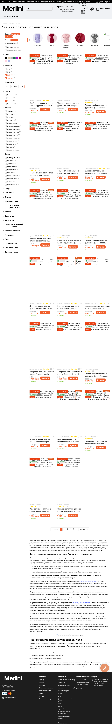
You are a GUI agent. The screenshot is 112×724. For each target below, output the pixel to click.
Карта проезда (98, 685)
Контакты (30, 2)
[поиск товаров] (28, 9)
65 (81, 436)
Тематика (9, 235)
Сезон (7, 91)
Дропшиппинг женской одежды (73, 2)
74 (109, 168)
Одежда (42, 680)
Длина (8, 197)
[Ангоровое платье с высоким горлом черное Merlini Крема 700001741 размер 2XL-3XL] (97, 279)
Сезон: (7, 40)
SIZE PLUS (6, 2)
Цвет (7, 54)
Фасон (8, 108)
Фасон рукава (11, 252)
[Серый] (11, 58)
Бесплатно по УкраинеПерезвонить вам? (67, 10)
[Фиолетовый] (17, 58)
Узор (7, 239)
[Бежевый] (8, 58)
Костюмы (42, 685)
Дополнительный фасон (14, 225)
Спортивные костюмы (46, 688)
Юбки (41, 693)
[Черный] (6, 58)
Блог (88, 2)
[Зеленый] (14, 58)
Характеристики (12, 231)
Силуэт (8, 189)
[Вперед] (110, 40)
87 (53, 100)
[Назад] (29, 40)
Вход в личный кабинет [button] (65, 680)
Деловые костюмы (45, 691)
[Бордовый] (20, 58)
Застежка (9, 220)
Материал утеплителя (14, 206)
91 (108, 303)
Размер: (8, 34)
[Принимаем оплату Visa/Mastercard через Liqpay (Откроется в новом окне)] (7, 693)
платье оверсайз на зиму (88, 581)
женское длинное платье (81, 603)
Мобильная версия (10, 697)
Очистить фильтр (11, 43)
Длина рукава (11, 201)
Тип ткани (9, 193)
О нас (59, 2)
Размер (8, 66)
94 (95, 102)
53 (39, 170)
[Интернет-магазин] (13, 678)
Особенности (11, 243)
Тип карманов (11, 248)
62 (53, 236)
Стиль (7, 154)
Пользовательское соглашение (64, 712)
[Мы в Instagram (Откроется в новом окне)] (97, 2)
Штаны (41, 696)
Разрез (8, 212)
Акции (60, 706)
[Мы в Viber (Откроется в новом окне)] (102, 2)
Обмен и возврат (41, 2)
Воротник (9, 216)
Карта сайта (62, 709)
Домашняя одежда (45, 699)
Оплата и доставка (18, 2)
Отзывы (52, 2)
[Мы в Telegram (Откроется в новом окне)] (100, 2)
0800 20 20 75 (66, 7)
